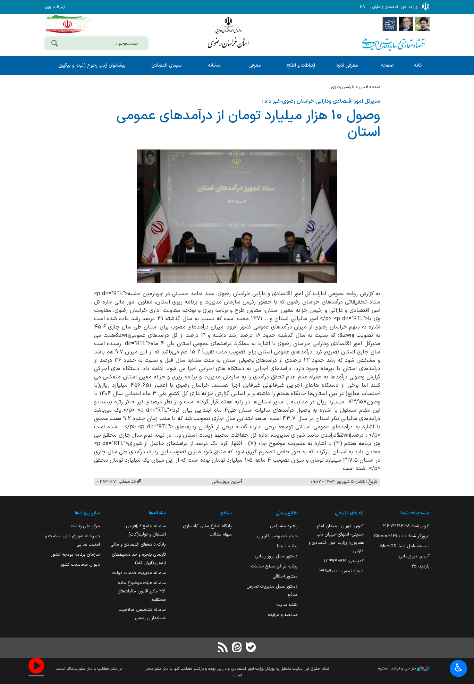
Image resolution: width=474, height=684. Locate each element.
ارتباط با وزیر (54, 7)
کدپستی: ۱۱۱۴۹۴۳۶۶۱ (344, 561)
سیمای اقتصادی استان (166, 68)
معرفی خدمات (254, 68)
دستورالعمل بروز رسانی (276, 556)
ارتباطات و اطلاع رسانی (300, 68)
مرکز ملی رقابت (85, 526)
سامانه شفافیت (214, 68)
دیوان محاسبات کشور (80, 564)
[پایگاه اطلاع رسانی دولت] (389, 23)
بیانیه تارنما (287, 546)
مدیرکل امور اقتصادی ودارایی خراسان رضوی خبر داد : (321, 101)
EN (362, 7)
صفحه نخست (387, 68)
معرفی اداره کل (347, 68)
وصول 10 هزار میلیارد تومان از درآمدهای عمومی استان (248, 124)
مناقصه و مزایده (283, 615)
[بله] (251, 648)
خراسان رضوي (342, 87)
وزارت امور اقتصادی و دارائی (228, 34)
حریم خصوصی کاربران (277, 536)
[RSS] (223, 648)
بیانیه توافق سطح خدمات (274, 566)
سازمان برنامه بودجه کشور (75, 554)
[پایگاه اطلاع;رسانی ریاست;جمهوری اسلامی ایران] (406, 23)
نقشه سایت (287, 604)
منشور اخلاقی (285, 576)
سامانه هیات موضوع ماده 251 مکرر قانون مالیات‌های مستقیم (142, 591)
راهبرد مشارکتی (284, 526)
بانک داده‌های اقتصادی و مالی (138, 544)
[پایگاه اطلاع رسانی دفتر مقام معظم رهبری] (422, 23)
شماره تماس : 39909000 (341, 571)
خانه (418, 65)
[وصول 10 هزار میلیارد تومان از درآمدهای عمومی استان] (237, 216)
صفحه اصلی (369, 87)
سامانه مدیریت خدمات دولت (139, 573)
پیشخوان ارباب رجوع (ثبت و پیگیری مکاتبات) (92, 68)
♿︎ (459, 667)
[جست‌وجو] (54, 44)
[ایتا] (237, 648)
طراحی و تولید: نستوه (397, 668)
